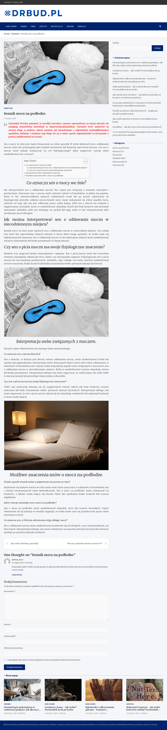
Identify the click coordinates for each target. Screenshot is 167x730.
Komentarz (10, 591)
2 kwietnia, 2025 (91, 713)
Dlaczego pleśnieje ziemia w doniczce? (84, 543)
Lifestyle (43, 26)
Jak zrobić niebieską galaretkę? (25, 543)
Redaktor (22, 713)
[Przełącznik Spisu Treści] (84, 161)
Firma (33, 26)
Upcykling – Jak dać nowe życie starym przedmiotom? (137, 127)
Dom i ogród (11, 26)
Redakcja (82, 26)
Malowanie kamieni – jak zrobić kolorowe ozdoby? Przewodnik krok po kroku (143, 710)
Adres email (10, 636)
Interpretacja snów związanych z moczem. (43, 173)
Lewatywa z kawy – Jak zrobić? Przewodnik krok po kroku (61, 708)
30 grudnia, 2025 (10, 713)
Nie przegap (12, 675)
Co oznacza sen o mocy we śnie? (39, 165)
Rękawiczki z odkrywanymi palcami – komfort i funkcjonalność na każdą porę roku (103, 710)
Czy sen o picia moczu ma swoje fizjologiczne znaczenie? (50, 170)
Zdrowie (70, 26)
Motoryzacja (57, 26)
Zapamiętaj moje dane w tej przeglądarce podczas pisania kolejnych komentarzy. (43, 660)
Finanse (23, 26)
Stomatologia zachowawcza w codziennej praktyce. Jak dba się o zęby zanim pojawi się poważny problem (21, 711)
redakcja (62, 713)
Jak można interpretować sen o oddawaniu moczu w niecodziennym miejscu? (58, 168)
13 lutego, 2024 (10, 118)
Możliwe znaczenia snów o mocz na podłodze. (44, 176)
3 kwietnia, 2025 (51, 713)
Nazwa (8, 624)
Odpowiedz (17, 575)
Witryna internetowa (13, 648)
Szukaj (116, 43)
